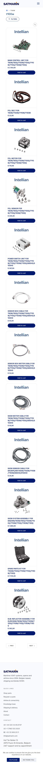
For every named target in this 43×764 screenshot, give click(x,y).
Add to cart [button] (21, 72)
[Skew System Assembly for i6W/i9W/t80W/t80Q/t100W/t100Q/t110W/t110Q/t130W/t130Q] (21, 504)
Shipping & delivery (11, 708)
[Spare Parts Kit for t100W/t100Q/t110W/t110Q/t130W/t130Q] (21, 554)
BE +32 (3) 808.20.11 (11, 732)
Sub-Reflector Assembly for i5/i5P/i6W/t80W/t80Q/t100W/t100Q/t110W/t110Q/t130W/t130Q (21, 622)
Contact (6, 715)
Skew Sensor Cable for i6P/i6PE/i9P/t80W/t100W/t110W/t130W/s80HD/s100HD (21, 470)
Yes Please (13, 760)
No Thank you (28, 760)
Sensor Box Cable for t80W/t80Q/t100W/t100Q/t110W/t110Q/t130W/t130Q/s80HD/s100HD (21, 314)
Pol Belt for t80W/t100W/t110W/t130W (19, 111)
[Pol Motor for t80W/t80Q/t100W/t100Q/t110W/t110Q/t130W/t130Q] (21, 144)
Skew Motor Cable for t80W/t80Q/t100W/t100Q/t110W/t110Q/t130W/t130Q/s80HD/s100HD (21, 419)
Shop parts (7, 693)
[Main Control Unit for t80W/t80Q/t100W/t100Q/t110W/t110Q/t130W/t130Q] (21, 46)
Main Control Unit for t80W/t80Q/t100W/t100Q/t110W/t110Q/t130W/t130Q (21, 62)
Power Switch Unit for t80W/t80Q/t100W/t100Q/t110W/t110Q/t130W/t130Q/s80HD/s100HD (21, 262)
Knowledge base (10, 704)
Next (31, 645)
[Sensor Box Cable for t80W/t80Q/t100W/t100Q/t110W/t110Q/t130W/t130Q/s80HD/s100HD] (21, 297)
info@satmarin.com (10, 736)
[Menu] (38, 3)
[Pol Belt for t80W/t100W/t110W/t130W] (21, 96)
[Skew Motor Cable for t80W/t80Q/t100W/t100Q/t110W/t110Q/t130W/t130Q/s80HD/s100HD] (21, 402)
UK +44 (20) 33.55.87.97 (13, 725)
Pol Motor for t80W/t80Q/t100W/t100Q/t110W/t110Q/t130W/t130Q (21, 160)
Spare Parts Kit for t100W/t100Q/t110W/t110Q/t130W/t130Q (21, 571)
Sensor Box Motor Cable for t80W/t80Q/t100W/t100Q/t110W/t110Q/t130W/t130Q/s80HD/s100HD (21, 367)
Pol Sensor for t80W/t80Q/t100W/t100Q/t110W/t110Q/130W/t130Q (21, 210)
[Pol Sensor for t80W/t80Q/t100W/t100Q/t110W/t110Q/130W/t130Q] (21, 194)
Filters (14, 19)
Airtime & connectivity (11, 700)
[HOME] (7, 10)
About (6, 711)
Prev (12, 645)
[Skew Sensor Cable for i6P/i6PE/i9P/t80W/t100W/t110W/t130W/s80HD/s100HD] (21, 454)
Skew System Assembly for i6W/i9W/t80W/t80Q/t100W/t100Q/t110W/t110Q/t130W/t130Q (21, 520)
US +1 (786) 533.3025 (12, 729)
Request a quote (9, 697)
